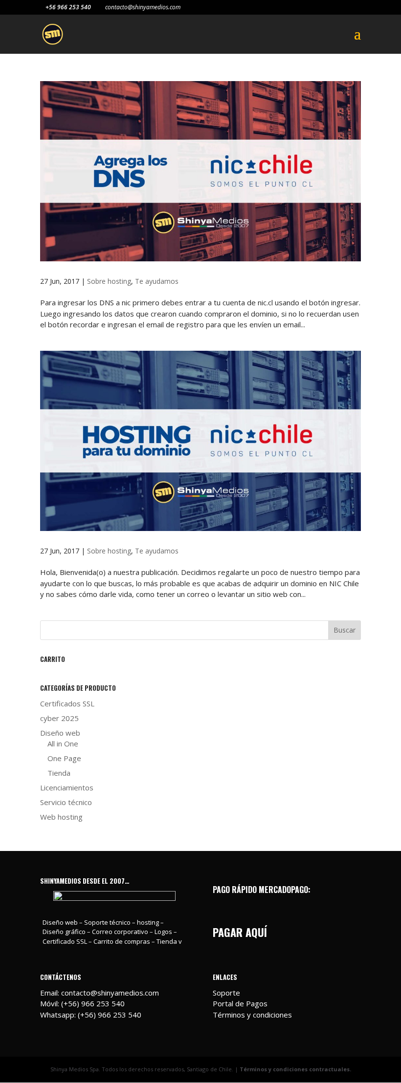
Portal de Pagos (240, 1003)
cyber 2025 (59, 718)
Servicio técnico (66, 802)
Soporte (226, 993)
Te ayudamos (156, 281)
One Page (64, 758)
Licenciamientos (66, 787)
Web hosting (61, 817)
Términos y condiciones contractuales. (295, 1069)
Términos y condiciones (252, 1014)
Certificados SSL (67, 703)
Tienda (58, 773)
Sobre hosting (109, 281)
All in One (62, 743)
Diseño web (60, 733)
